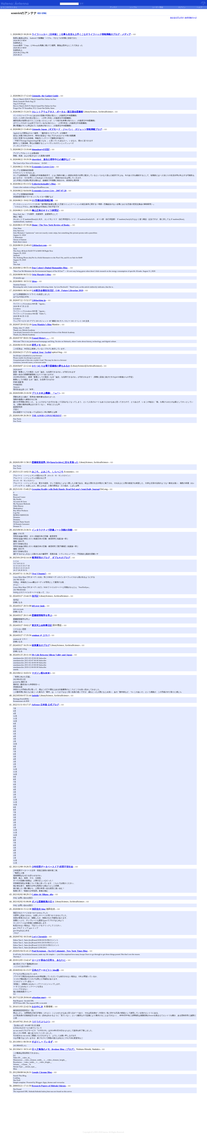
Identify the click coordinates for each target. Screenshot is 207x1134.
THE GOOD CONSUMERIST (47, 415)
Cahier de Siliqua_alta (42, 894)
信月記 (35, 596)
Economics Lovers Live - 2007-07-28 (49, 190)
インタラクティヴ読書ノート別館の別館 (52, 530)
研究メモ (36, 345)
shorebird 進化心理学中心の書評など (51, 159)
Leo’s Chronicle (39, 936)
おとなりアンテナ (177, 18)
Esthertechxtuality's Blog (44, 184)
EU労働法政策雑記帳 (42, 200)
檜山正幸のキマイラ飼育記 (45, 210)
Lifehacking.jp (39, 300)
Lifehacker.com (39, 245)
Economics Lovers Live (43, 167)
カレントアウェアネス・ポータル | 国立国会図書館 (57, 111)
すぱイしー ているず (42, 1042)
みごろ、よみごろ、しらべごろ (47, 472)
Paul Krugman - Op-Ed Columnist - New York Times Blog (59, 951)
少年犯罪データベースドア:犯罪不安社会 (52, 866)
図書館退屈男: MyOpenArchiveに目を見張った (55, 462)
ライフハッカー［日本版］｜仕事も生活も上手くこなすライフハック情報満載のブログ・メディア (81, 34)
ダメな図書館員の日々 (43, 901)
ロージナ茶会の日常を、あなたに (49, 960)
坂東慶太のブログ (41, 645)
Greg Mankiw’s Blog (42, 324)
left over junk (38, 606)
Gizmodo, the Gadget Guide (45, 96)
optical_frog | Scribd (41, 352)
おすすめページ (191, 18)
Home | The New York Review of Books (51, 225)
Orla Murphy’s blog (41, 274)
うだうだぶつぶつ (41, 1021)
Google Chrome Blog (42, 1072)
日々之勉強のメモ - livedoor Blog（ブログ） (54, 1049)
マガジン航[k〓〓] (41, 673)
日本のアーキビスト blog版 (45, 970)
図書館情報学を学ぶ (42, 615)
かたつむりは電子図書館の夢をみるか (51, 366)
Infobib (35, 695)
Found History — (40, 338)
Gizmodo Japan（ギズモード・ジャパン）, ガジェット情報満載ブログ (67, 129)
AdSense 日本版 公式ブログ (45, 704)
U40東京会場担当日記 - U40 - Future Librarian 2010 (57, 290)
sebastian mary (39, 997)
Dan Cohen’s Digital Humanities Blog (50, 268)
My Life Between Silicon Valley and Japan (52, 655)
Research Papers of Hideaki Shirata (49, 1086)
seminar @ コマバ (40, 635)
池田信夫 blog (38, 909)
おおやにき (37, 1006)
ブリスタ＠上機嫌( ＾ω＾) (46, 393)
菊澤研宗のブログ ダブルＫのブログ (51, 557)
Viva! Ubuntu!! (39, 573)
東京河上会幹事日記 (42, 625)
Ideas (34, 281)
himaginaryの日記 (41, 149)
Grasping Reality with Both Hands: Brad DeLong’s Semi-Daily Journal (66, 489)
